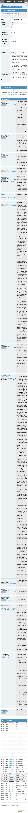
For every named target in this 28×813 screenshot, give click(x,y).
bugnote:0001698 (12, 347)
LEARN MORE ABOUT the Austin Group (13, 6)
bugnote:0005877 (12, 713)
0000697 (10, 90)
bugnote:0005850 (11, 657)
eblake (10, 743)
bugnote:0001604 (12, 104)
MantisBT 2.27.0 (11, 804)
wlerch (3, 102)
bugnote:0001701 (12, 583)
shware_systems (6, 203)
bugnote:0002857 (12, 608)
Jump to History (14, 13)
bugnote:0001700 (12, 378)
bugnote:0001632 (12, 171)
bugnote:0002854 (12, 600)
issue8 (12, 80)
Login (3, 6)
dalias (3, 154)
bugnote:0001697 (12, 205)
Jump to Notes (5, 13)
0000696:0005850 (17, 46)
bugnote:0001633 (12, 179)
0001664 (10, 94)
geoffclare (4, 177)
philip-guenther (14, 22)
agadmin (10, 799)
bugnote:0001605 (12, 138)
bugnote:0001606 (12, 157)
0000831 (10, 92)
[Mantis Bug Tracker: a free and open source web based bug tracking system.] (21, 810)
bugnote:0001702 (12, 592)
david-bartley (5, 169)
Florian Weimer (5, 597)
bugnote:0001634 (12, 197)
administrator (7, 807)
